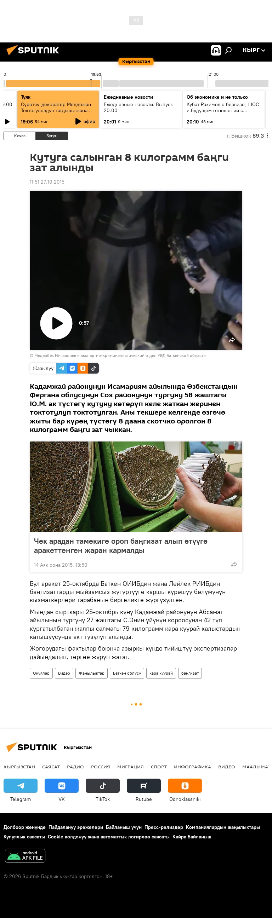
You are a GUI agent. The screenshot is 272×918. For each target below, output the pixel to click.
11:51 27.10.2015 (47, 182)
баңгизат (190, 673)
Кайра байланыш (191, 836)
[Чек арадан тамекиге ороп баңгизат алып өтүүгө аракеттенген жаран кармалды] (136, 486)
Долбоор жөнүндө (25, 827)
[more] (234, 564)
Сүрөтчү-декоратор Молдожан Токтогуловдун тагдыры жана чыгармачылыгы (56, 110)
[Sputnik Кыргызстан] (35, 56)
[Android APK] (25, 857)
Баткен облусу (127, 673)
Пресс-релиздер (163, 827)
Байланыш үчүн (124, 827)
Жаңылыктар (91, 673)
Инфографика (192, 766)
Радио (75, 766)
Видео (64, 673)
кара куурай (161, 673)
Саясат (51, 766)
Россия (100, 766)
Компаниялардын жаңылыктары (223, 827)
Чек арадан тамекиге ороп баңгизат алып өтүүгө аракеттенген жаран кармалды (121, 545)
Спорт (159, 766)
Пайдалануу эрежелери (76, 827)
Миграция (130, 766)
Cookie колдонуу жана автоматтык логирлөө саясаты (109, 836)
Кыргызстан (19, 766)
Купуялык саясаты (24, 836)
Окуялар (41, 673)
